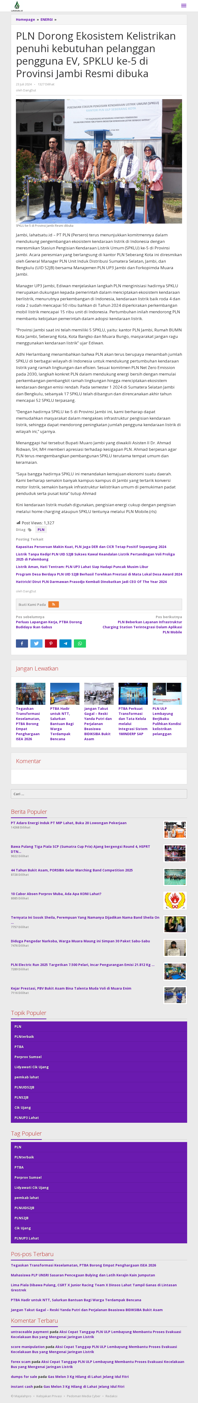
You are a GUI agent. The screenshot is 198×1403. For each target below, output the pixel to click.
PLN (41, 529)
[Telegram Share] (65, 643)
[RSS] (53, 604)
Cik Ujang (22, 1107)
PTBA (19, 1046)
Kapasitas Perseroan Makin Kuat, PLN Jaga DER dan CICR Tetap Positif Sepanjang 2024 (91, 546)
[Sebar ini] (22, 643)
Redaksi (111, 1396)
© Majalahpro (21, 1396)
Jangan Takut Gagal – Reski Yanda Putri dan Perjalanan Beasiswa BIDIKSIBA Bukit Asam (98, 723)
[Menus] (183, 6)
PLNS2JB (21, 1097)
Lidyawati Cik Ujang (31, 1067)
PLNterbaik (24, 1036)
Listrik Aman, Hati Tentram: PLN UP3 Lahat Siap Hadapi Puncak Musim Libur (82, 566)
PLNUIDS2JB (24, 1087)
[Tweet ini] (36, 643)
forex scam (21, 1361)
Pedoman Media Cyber (83, 1396)
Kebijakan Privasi (49, 1396)
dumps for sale (24, 1376)
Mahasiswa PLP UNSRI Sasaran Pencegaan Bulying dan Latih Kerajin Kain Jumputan (83, 1275)
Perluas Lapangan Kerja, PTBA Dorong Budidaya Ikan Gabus (49, 622)
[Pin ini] (51, 643)
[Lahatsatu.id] (17, 5)
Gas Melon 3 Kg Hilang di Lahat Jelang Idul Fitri (88, 1376)
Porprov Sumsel (28, 1056)
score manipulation (28, 1346)
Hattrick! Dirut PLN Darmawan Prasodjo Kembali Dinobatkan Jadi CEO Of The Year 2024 (91, 581)
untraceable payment (30, 1331)
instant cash (22, 1386)
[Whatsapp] (80, 643)
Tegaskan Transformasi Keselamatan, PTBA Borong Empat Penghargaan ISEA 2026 (28, 723)
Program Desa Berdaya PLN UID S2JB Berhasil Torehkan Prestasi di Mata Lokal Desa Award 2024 (99, 574)
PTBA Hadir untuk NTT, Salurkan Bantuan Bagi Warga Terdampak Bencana (62, 723)
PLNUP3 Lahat (26, 1117)
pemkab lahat (26, 1077)
